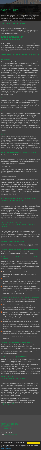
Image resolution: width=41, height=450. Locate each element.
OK (33, 443)
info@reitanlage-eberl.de (7, 404)
